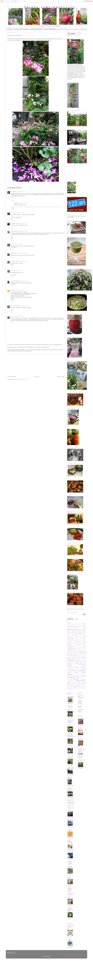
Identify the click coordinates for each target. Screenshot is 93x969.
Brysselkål (69, 632)
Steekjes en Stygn (15, 261)
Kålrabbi (84, 647)
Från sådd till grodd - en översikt (77, 636)
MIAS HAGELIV (71, 893)
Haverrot (68, 640)
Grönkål (84, 637)
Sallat (71, 669)
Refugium (70, 810)
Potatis (80, 661)
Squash (76, 676)
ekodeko (80, 706)
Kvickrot (78, 647)
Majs (85, 649)
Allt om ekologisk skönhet (80, 701)
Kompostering (70, 645)
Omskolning (78, 657)
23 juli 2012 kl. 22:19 (21, 191)
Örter (85, 688)
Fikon (72, 635)
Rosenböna (76, 666)
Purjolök (69, 663)
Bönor (79, 632)
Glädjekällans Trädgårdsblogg (71, 736)
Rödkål (68, 669)
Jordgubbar (69, 643)
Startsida (9, 29)
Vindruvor (71, 685)
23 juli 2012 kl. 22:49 (23, 203)
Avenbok (80, 625)
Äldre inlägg (60, 376)
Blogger (48, 956)
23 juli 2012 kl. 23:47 (19, 244)
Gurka (72, 639)
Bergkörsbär (77, 626)
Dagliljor (76, 633)
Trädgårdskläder (83, 679)
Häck (78, 640)
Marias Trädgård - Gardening (70, 841)
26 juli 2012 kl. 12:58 (18, 316)
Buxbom (76, 632)
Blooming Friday (72, 629)
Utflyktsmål (84, 682)
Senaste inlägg (11, 376)
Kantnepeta (79, 644)
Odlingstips (74, 657)
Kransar (84, 645)
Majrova (82, 649)
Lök (79, 649)
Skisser (81, 669)
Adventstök (83, 623)
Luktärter (74, 649)
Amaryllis (72, 625)
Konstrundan (78, 645)
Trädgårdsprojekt (80, 681)
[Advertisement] (35, 365)
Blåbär (80, 629)
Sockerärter (69, 676)
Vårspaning (79, 686)
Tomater (76, 679)
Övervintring (69, 689)
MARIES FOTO (14, 253)
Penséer (77, 660)
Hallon (75, 639)
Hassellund (79, 639)
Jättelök (74, 644)
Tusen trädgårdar (76, 682)
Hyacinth (75, 640)
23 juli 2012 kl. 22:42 (22, 223)
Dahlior (80, 633)
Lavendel (79, 648)
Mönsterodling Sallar (73, 623)
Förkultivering (70, 637)
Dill (85, 633)
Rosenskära (69, 667)
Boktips (68, 630)
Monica (12, 244)
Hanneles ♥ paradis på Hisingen (70, 789)
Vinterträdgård (81, 685)
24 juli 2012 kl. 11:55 (23, 261)
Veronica (13, 212)
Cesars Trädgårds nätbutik (21, 29)
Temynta (84, 677)
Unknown (13, 290)
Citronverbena (72, 633)
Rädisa (81, 667)
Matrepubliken (71, 925)
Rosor (77, 667)
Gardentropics (71, 767)
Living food (84, 648)
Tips (71, 679)
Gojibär (76, 637)
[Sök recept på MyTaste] (11, 952)
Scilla (78, 669)
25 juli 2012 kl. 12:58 (23, 305)
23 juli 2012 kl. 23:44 (22, 231)
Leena (12, 316)
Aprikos (76, 625)
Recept (69, 666)
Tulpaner (69, 682)
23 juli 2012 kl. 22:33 (19, 212)
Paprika (84, 658)
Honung (71, 640)
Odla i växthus (83, 655)
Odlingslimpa (69, 657)
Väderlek (84, 686)
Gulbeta (68, 639)
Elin (12, 270)
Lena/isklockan (14, 223)
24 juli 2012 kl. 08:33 (22, 253)
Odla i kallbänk (73, 654)
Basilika (72, 626)
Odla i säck (77, 655)
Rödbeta (84, 667)
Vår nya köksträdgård (49, 29)
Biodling (80, 626)
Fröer (84, 636)
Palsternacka (78, 658)
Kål (81, 647)
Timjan (68, 679)
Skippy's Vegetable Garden (70, 889)
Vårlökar (75, 686)
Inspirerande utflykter (80, 641)
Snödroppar (84, 674)
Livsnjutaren (13, 191)
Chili (68, 633)
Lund (77, 649)
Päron (73, 663)
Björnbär (74, 627)
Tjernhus (70, 705)
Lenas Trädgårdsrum (15, 280)
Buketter (73, 632)
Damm (83, 633)
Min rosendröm (14, 231)
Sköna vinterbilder (73, 672)
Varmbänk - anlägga (75, 683)
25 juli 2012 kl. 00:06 (19, 290)
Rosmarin (73, 667)
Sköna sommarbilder (79, 671)
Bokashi (84, 629)
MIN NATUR (70, 819)
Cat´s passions (71, 747)
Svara (12, 197)
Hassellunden (83, 639)
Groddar (80, 637)
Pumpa (84, 661)
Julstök (69, 644)
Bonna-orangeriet (82, 630)
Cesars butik (83, 632)
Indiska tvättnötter (82, 640)
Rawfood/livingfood (82, 664)
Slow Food (79, 674)
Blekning (84, 627)
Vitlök (71, 686)
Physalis (84, 660)
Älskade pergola (14, 35)
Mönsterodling (75, 652)
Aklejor (68, 625)
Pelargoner (70, 660)
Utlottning (69, 683)
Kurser (75, 647)
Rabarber (77, 663)
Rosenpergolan (83, 666)
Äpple (76, 688)
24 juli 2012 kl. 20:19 (17, 270)
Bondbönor (74, 630)
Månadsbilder (70, 652)
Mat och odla (70, 929)
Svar (13, 200)
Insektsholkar (69, 641)
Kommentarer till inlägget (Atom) (21, 379)
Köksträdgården (70, 648)
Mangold (69, 651)
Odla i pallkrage (70, 655)
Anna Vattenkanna (15, 305)
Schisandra (75, 669)
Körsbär (75, 648)
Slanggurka (75, 674)
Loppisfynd (69, 649)
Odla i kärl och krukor (81, 654)
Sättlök (81, 677)
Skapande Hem (81, 718)
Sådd (77, 677)
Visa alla (74, 920)
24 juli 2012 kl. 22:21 (25, 280)
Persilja (81, 660)
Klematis (84, 644)
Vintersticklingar (76, 685)
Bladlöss (79, 627)
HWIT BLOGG (71, 852)
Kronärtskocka (70, 647)
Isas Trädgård (71, 696)
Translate (77, 35)
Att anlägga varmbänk (35, 29)
